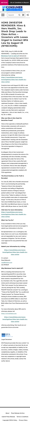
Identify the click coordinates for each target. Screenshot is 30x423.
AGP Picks (4, 2)
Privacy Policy (23, 420)
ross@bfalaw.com (6, 262)
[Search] (19, 15)
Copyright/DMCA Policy (10, 420)
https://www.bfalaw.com (8, 313)
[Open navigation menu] (2, 15)
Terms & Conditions (22, 416)
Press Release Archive (17, 413)
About (7, 413)
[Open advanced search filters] (23, 15)
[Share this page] (27, 15)
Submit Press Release (8, 416)
